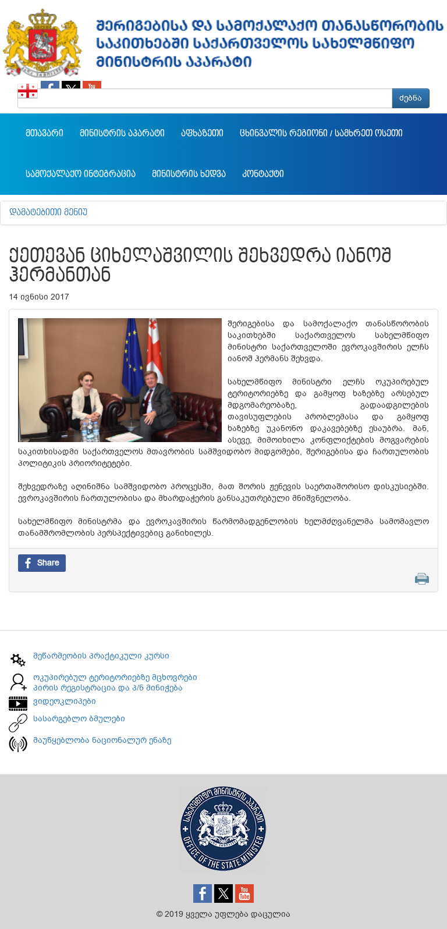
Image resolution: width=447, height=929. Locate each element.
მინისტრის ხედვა (189, 174)
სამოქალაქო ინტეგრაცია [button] (81, 174)
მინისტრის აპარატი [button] (122, 133)
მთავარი (44, 133)
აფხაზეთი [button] (202, 133)
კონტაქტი (263, 174)
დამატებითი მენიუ (48, 213)
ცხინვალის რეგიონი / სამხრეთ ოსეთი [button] (321, 133)
